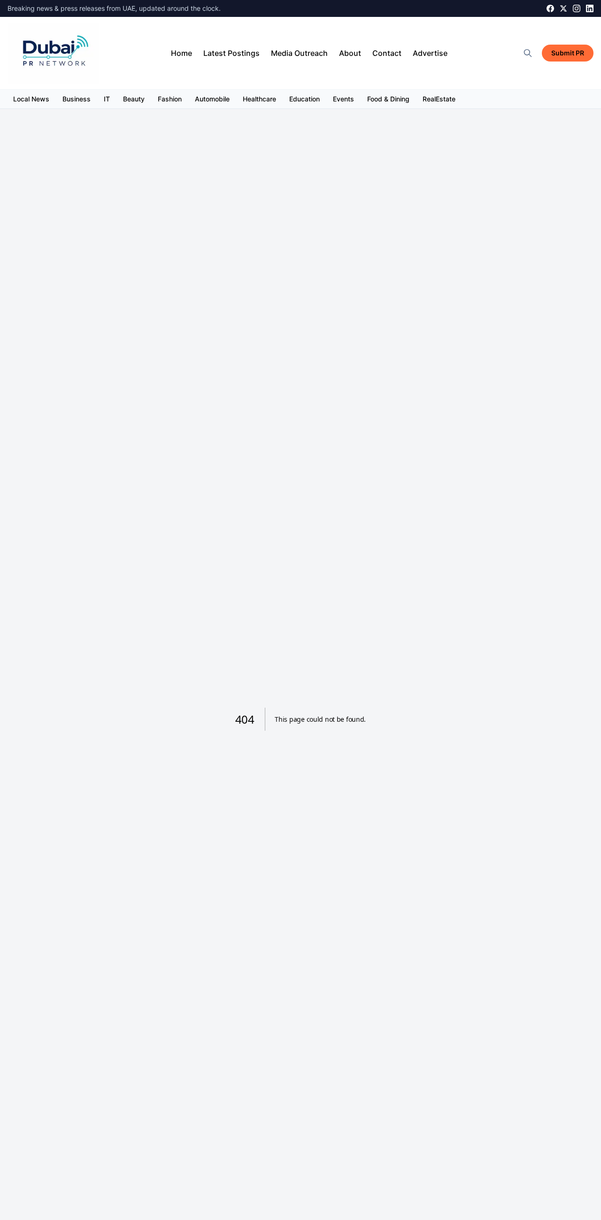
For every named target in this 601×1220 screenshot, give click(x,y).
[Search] (527, 53)
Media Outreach (299, 53)
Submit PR (567, 53)
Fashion (170, 99)
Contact (386, 53)
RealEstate (439, 99)
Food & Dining (388, 99)
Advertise (430, 53)
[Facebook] (550, 8)
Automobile (212, 99)
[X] (563, 8)
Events (343, 99)
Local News (31, 99)
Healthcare (259, 99)
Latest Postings (231, 53)
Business (76, 99)
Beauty (134, 99)
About (350, 53)
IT (107, 99)
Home (181, 53)
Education (304, 99)
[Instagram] (576, 8)
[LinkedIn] (589, 8)
